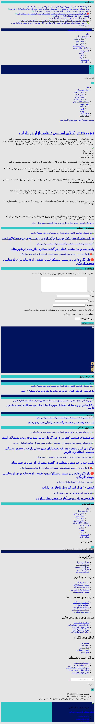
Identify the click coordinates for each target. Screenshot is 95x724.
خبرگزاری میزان (82, 572)
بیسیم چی (85, 643)
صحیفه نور (84, 648)
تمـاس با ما (84, 62)
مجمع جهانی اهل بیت (80, 627)
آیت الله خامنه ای (82, 605)
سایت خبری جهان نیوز (80, 589)
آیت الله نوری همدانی (80, 610)
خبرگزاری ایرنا (83, 562)
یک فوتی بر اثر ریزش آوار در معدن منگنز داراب (70, 18)
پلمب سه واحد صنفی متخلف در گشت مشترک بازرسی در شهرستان (61, 11)
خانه (87, 34)
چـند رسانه (84, 50)
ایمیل (91, 301)
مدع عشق (85, 652)
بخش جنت (80, 41)
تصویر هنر (85, 645)
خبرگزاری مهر (83, 569)
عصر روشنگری (82, 650)
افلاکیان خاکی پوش (81, 48)
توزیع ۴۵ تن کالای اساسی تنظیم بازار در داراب (56, 133)
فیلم (82, 55)
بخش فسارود (78, 46)
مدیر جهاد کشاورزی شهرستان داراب (46, 223)
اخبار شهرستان (83, 36)
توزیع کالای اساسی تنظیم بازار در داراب (78, 223)
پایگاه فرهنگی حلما (81, 623)
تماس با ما (85, 721)
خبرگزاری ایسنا (82, 565)
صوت (82, 57)
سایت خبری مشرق (81, 592)
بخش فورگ (79, 43)
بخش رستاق (79, 39)
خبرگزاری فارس (82, 567)
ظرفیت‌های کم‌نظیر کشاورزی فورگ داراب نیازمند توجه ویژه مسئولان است (58, 6)
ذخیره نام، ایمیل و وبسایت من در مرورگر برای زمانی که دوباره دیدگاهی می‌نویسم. (57, 310)
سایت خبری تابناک (81, 587)
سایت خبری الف (82, 582)
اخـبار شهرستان (82, 718)
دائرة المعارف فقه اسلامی (78, 625)
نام (92, 296)
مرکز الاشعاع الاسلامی (80, 632)
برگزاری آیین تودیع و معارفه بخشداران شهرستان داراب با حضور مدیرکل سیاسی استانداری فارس (49, 9)
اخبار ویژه (64, 120)
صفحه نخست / (88, 120)
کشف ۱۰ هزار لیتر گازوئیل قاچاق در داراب (71, 16)
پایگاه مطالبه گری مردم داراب (81, 712)
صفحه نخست (83, 716)
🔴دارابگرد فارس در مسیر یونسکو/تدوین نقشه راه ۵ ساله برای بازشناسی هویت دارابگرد (53, 13)
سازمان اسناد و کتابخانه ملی (77, 668)
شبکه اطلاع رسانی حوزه (79, 670)
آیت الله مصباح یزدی (80, 607)
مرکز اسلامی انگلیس (80, 630)
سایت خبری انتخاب (81, 585)
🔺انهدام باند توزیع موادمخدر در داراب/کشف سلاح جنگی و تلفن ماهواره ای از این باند (55, 21)
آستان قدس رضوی (81, 663)
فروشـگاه (85, 60)
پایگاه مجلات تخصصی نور (79, 665)
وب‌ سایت (90, 305)
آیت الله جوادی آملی (81, 603)
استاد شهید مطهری (81, 612)
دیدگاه (91, 292)
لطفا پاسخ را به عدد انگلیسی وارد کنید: (78, 314)
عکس (81, 53)
